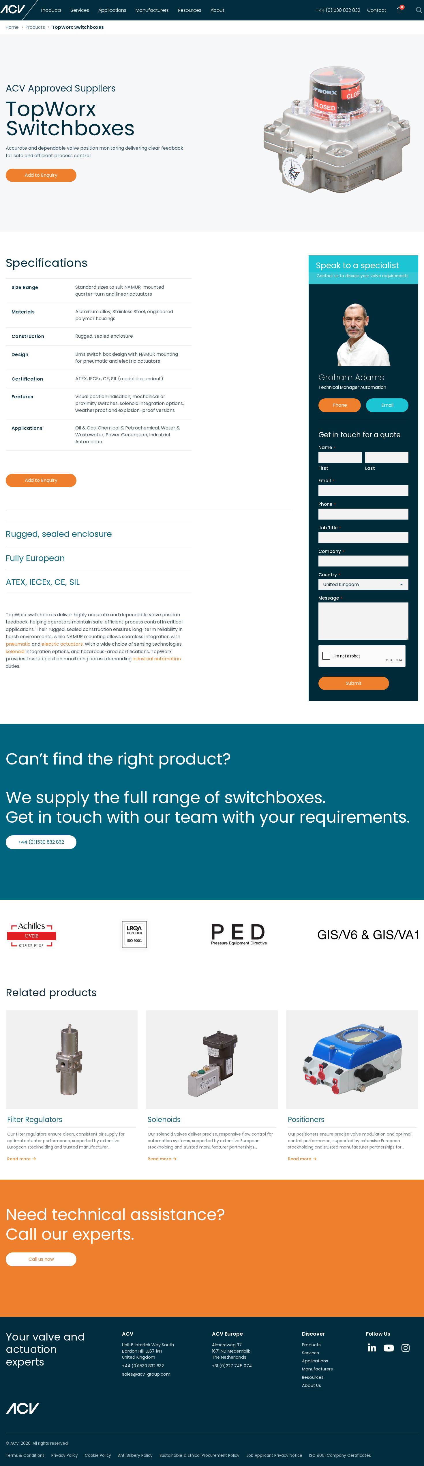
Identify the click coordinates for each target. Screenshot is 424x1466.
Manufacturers (152, 10)
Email (387, 405)
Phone (340, 405)
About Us (311, 1385)
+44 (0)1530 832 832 (338, 10)
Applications (112, 10)
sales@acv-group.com (146, 1374)
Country (329, 575)
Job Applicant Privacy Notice (274, 1455)
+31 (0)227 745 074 (232, 1366)
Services (80, 10)
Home (12, 27)
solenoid (15, 651)
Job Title (329, 528)
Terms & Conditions (25, 1455)
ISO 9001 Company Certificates (340, 1455)
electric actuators (62, 644)
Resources (189, 10)
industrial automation (157, 658)
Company (331, 551)
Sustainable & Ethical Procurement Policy (199, 1455)
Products (51, 10)
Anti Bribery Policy (135, 1455)
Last (370, 468)
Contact (376, 10)
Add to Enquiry (41, 175)
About (217, 10)
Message (330, 598)
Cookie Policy (98, 1455)
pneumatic (18, 644)
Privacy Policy (64, 1455)
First (323, 468)
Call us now (41, 1259)
